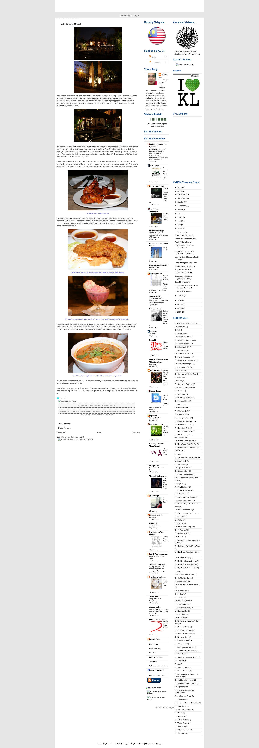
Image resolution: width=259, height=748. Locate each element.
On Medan (178, 520)
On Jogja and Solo (181, 468)
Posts (154, 57)
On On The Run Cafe (182, 578)
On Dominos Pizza (181, 401)
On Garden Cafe (181, 414)
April (179, 225)
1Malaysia (153, 661)
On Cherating (180, 377)
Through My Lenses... (157, 476)
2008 (179, 191)
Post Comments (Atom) (75, 437)
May (179, 221)
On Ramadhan (180, 614)
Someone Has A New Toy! (184, 235)
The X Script (154, 496)
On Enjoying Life (181, 411)
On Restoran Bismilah (183, 627)
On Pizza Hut (180, 597)
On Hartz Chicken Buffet (184, 431)
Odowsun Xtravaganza (158, 666)
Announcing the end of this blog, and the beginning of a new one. (158, 611)
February (181, 232)
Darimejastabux (155, 309)
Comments (156, 63)
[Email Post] (116, 405)
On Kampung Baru (181, 471)
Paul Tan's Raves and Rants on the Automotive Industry (157, 146)
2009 (179, 187)
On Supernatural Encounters (185, 683)
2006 (179, 304)
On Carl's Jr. (179, 370)
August (180, 209)
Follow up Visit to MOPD (183, 273)
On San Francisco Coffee (184, 647)
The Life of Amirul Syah (158, 370)
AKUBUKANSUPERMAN (158, 265)
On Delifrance (180, 391)
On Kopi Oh (179, 484)
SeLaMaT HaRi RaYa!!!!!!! (165, 430)
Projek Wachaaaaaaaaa (158, 554)
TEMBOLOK (154, 596)
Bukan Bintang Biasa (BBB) (185, 266)
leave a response (92, 414)
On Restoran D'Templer (183, 630)
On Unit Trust (180, 716)
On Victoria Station (181, 720)
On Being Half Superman (184, 340)
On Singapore (180, 661)
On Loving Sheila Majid (183, 500)
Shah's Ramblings (156, 231)
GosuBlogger (139, 744)
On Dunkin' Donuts (182, 408)
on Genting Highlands (182, 418)
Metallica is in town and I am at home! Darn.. (165, 379)
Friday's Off (154, 466)
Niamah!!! (153, 340)
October (181, 202)
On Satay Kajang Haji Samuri (185, 650)
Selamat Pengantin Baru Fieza (186, 263)
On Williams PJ (180, 726)
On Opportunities (181, 581)
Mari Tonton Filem (156, 670)
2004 (179, 312)
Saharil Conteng (155, 296)
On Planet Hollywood (182, 601)
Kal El (63, 7)
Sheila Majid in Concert (183, 291)
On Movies (179, 523)
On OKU (178, 571)
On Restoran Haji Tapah (183, 633)
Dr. (90, 96)
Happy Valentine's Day (183, 269)
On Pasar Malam (181, 591)
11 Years (152, 334)
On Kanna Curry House (183, 474)
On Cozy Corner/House (183, 387)
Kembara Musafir (156, 515)
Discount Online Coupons (157, 124)
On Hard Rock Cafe (182, 428)
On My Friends (180, 530)
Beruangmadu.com (156, 675)
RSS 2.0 (133, 411)
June (180, 217)
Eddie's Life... (154, 639)
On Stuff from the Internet (184, 680)
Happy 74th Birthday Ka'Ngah (185, 239)
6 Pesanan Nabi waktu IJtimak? (165, 174)
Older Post (136, 433)
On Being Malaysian (182, 343)
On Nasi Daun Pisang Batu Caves (187, 552)
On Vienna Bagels (181, 723)
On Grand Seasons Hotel (184, 421)
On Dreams (179, 404)
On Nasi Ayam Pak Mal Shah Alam (187, 546)
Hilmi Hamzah (154, 648)
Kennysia (153, 331)
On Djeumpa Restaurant (183, 397)
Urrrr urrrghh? (153, 364)
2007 (179, 300)
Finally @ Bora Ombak (183, 242)
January (181, 296)
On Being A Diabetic (182, 337)
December (182, 194)
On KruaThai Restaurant (184, 490)
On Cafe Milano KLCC (183, 367)
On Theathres (180, 699)
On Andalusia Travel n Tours (185, 323)
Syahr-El (165, 74)
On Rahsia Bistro (181, 611)
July (179, 213)
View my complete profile (155, 109)
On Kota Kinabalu (181, 487)
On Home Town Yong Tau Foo (186, 444)
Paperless (153, 416)
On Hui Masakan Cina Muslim (185, 447)
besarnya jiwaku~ (156, 657)
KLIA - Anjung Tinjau (165, 500)
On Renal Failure (181, 618)
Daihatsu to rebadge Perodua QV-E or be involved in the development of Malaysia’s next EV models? (158, 155)
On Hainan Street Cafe (183, 424)
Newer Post (61, 433)
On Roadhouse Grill (182, 640)
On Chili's (178, 381)
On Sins (178, 664)
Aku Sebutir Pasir (156, 424)
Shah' (93, 96)
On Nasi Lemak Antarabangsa (186, 561)
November (182, 198)
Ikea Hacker (153, 644)
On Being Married (181, 347)
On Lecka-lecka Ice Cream (185, 497)
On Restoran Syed (181, 637)
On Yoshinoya (180, 733)
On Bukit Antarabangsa (183, 364)
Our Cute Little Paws (157, 577)
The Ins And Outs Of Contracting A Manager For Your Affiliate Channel (158, 300)
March (180, 228)
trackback (100, 414)
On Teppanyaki (180, 687)
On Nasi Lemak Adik (182, 558)
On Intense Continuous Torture (186, 457)
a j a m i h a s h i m (156, 186)
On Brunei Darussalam (183, 357)
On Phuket (179, 594)
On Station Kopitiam (182, 671)
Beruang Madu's (106, 96)
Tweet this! (64, 398)
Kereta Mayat (154, 165)
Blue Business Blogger (153, 744)
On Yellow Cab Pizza (182, 730)
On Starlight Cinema (182, 667)
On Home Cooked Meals (184, 441)
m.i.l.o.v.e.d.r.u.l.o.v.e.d (158, 619)
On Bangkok (179, 333)
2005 (179, 308)
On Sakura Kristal (181, 644)
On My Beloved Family (183, 527)
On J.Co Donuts (181, 461)
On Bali (177, 330)
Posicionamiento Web (114, 744)
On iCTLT (178, 451)
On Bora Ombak (181, 350)
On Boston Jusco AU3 (183, 354)
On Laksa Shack (181, 494)
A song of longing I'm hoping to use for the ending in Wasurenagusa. (158, 569)
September (182, 206)
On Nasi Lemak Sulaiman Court (186, 568)
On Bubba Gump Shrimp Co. (185, 360)
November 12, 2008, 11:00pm (165, 626)
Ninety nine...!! (154, 517)
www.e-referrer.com (157, 126)
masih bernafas (154, 526)
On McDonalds (180, 516)
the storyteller (154, 607)
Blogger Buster (155, 391)
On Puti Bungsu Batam (183, 607)
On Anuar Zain (180, 327)
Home (99, 433)
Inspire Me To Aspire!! (165, 539)
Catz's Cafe (153, 524)
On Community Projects (183, 384)
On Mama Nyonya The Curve (185, 513)
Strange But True (155, 418)
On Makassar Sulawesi (183, 510)
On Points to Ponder (182, 604)
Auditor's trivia (154, 267)
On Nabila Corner (181, 533)
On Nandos (179, 537)
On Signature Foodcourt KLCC (186, 657)
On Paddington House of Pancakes (187, 585)
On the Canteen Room (183, 696)
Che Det (152, 653)
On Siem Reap (180, 654)
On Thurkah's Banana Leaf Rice (186, 703)
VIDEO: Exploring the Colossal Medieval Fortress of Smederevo (158, 235)
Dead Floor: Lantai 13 (183, 282)
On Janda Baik (180, 464)
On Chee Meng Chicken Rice (185, 374)
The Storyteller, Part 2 (157, 564)
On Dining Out (180, 394)
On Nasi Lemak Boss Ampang (186, 564)
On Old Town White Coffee (184, 574)
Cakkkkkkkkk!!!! (155, 274)
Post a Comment (64, 428)
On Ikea (178, 454)
